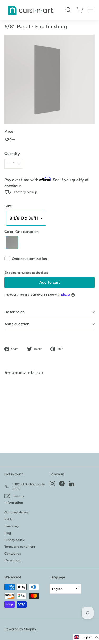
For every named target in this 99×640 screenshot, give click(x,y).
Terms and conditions (20, 547)
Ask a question (16, 324)
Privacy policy (14, 540)
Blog (7, 533)
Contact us (12, 553)
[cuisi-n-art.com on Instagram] (52, 483)
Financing (11, 526)
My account (13, 560)
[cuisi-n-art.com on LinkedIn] (71, 483)
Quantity (12, 154)
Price (8, 131)
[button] (26, 218)
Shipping (10, 272)
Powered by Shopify (20, 629)
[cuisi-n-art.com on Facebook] (62, 483)
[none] (12, 242)
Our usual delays (16, 512)
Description (14, 312)
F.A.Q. (8, 519)
